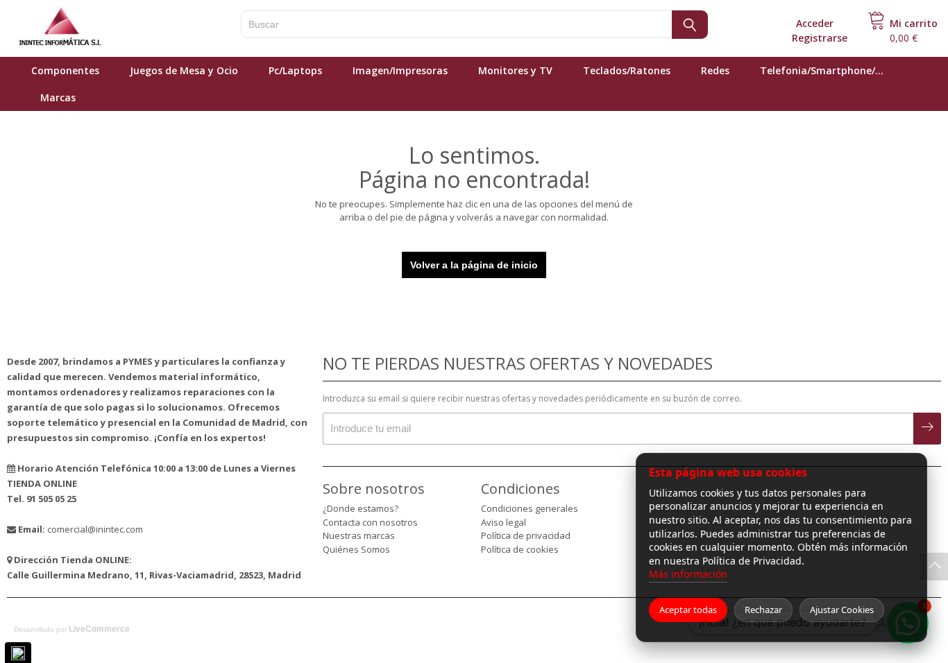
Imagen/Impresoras (400, 70)
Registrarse (819, 37)
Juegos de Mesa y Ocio (184, 70)
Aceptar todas (688, 609)
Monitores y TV (515, 70)
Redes (715, 70)
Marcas (58, 97)
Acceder (814, 23)
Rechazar (763, 609)
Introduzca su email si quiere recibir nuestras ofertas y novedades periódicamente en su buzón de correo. (532, 398)
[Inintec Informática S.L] (104, 27)
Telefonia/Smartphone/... (821, 70)
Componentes (65, 70)
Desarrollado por (72, 629)
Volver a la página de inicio (474, 264)
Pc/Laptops (295, 70)
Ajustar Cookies (842, 609)
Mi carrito (914, 23)
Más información (688, 573)
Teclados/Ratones (626, 70)
